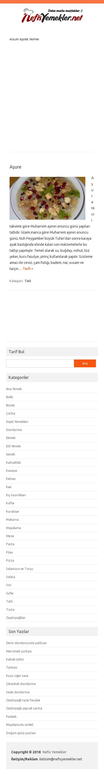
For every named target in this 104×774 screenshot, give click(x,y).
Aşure (15, 166)
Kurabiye (12, 511)
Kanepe (11, 470)
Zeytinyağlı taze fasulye (23, 700)
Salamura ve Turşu (19, 568)
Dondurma (14, 429)
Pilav (9, 552)
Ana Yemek (14, 389)
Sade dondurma (18, 692)
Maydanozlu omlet (19, 724)
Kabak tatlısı (15, 659)
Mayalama (13, 528)
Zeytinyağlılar (15, 617)
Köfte (10, 503)
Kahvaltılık (13, 462)
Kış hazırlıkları (16, 495)
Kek (8, 487)
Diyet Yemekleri (17, 421)
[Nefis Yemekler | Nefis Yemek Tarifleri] (52, 22)
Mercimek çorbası (19, 651)
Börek (10, 405)
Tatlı (27, 281)
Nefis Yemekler (54, 752)
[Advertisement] (52, 94)
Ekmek (10, 437)
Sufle (9, 593)
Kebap (11, 478)
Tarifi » (28, 269)
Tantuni (11, 667)
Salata (10, 576)
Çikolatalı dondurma (21, 683)
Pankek (11, 716)
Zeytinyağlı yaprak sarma (24, 708)
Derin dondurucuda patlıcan (26, 643)
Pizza (10, 560)
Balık (9, 397)
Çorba (10, 413)
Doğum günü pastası (21, 733)
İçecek (10, 454)
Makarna (12, 519)
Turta (10, 609)
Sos (8, 585)
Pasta (10, 544)
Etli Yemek (13, 446)
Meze (10, 536)
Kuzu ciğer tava (17, 675)
